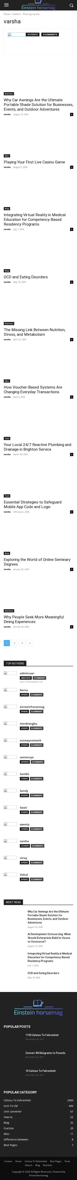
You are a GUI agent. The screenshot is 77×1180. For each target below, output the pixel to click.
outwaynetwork (30, 740)
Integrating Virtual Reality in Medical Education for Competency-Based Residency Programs (35, 219)
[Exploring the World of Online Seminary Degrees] (38, 537)
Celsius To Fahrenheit (36, 1161)
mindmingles (28, 723)
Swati (23, 807)
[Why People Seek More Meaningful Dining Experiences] (38, 595)
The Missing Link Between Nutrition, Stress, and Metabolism (34, 332)
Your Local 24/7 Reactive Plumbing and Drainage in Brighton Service (37, 447)
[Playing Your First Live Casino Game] (38, 140)
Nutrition (9, 323)
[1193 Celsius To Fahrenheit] (13, 1039)
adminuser (27, 673)
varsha (7, 114)
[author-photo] (17, 42)
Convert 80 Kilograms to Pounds (45, 1052)
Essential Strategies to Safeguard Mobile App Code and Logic (33, 504)
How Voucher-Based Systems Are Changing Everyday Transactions (33, 389)
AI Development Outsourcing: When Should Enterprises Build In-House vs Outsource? (49, 938)
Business (9, 93)
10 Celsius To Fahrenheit (40, 1070)
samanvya (27, 757)
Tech (7, 438)
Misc (7, 155)
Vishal (24, 875)
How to (28, 1165)
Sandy (24, 791)
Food (67, 1161)
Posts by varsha (31, 14)
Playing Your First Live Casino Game (34, 162)
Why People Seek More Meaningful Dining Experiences (34, 619)
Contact (8, 1161)
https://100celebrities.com (31, 682)
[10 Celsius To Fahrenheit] (13, 1075)
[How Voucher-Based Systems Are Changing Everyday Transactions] (38, 365)
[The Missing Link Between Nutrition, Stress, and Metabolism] (38, 307)
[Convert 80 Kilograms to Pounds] (13, 1057)
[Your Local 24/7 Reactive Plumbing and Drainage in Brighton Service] (38, 422)
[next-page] (30, 643)
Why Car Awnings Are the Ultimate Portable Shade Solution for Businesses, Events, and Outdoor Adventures (38, 105)
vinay (23, 858)
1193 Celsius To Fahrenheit (42, 1035)
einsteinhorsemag (32, 707)
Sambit (24, 774)
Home (7, 14)
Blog (7, 208)
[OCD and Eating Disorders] (38, 255)
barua (24, 690)
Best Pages (56, 1161)
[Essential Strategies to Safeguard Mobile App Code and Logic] (38, 480)
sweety (24, 824)
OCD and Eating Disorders (26, 277)
